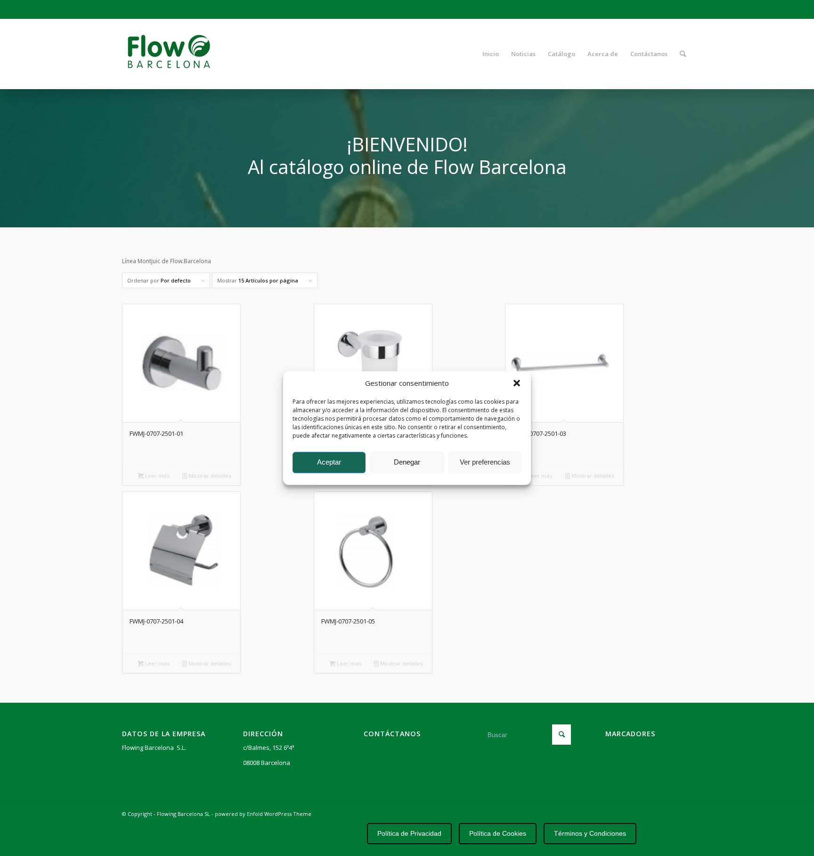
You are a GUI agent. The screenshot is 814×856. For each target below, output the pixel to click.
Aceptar (329, 462)
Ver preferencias (485, 462)
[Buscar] (683, 53)
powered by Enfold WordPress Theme (263, 813)
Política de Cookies (497, 833)
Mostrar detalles (209, 475)
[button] (516, 383)
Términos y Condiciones (590, 833)
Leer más (157, 475)
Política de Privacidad (409, 833)
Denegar (407, 462)
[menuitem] (490, 53)
